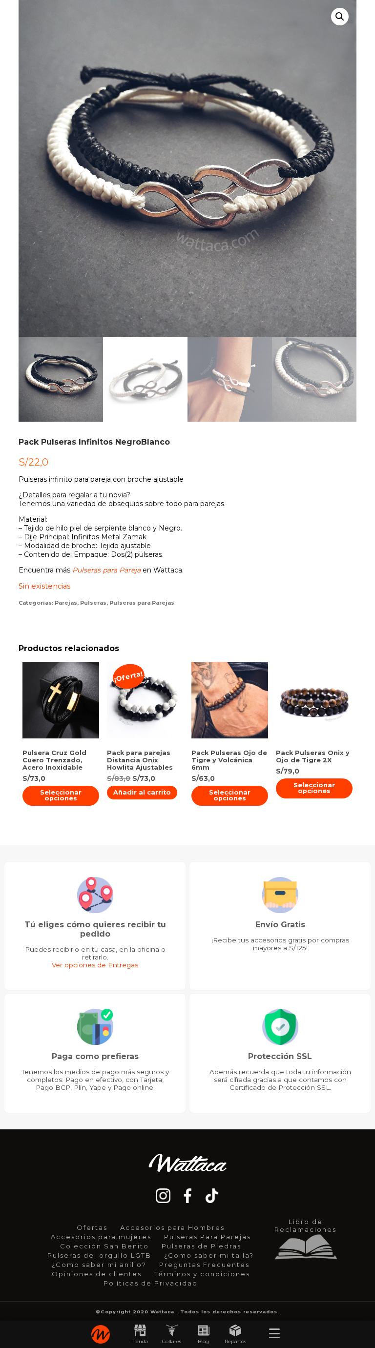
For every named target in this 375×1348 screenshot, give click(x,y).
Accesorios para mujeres (101, 1237)
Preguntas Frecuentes (204, 1264)
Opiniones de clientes (97, 1274)
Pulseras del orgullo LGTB (99, 1255)
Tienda (140, 1341)
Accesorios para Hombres (172, 1227)
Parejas (66, 602)
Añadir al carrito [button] (142, 792)
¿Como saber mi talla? (209, 1255)
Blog (203, 1341)
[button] (340, 16)
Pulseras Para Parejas (207, 1237)
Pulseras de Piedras (201, 1246)
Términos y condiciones (202, 1274)
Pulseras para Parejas (141, 602)
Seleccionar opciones (61, 795)
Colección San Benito (104, 1246)
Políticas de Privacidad (151, 1283)
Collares (171, 1341)
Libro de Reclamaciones (305, 1225)
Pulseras (93, 602)
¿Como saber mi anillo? (99, 1264)
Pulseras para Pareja (106, 570)
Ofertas (92, 1227)
